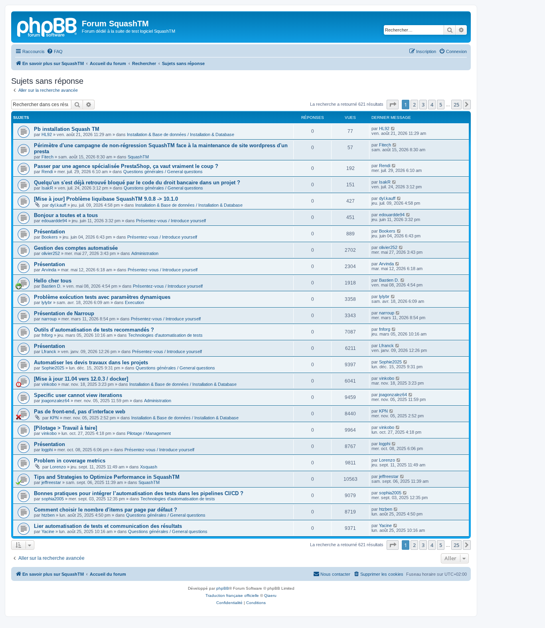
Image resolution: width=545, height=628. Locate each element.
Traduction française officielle (232, 595)
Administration (144, 253)
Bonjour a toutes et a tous (66, 215)
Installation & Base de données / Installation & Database (180, 134)
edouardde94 (54, 220)
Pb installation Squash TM (66, 129)
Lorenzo (58, 466)
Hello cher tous (52, 281)
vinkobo (49, 384)
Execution (134, 302)
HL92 (46, 134)
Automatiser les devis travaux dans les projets (91, 362)
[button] (393, 104)
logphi (47, 449)
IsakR (47, 188)
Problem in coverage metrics (69, 461)
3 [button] (423, 104)
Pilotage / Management (149, 433)
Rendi (47, 171)
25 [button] (456, 104)
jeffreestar (51, 482)
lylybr (46, 302)
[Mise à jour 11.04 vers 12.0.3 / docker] (81, 379)
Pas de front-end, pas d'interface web (79, 412)
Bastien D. (51, 286)
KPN (54, 417)
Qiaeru (270, 595)
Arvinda (48, 269)
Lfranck (48, 351)
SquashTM (138, 156)
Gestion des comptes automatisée (76, 248)
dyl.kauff (58, 205)
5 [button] (440, 104)
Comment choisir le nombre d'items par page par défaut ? (105, 510)
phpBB (222, 588)
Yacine (47, 531)
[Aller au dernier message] (393, 128)
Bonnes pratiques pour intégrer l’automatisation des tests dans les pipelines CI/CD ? (138, 493)
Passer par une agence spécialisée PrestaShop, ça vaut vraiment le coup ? (126, 166)
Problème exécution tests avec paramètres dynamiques (102, 297)
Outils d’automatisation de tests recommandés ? (94, 330)
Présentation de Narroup (64, 313)
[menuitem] (55, 51)
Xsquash (148, 466)
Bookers (49, 237)
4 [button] (431, 104)
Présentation (49, 232)
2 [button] (414, 104)
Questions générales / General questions (163, 171)
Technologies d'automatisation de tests (165, 335)
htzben (48, 515)
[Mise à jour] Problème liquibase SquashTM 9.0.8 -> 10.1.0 (106, 199)
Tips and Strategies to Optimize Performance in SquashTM (107, 477)
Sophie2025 (52, 367)
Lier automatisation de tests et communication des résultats (108, 526)
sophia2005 (52, 498)
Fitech (47, 156)
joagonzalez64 (55, 400)
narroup (49, 318)
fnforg (47, 335)
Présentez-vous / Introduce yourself (171, 220)
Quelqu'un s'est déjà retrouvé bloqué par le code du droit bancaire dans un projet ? (137, 183)
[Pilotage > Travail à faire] (65, 428)
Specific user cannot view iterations (78, 395)
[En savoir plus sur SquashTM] (47, 26)
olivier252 (50, 253)
